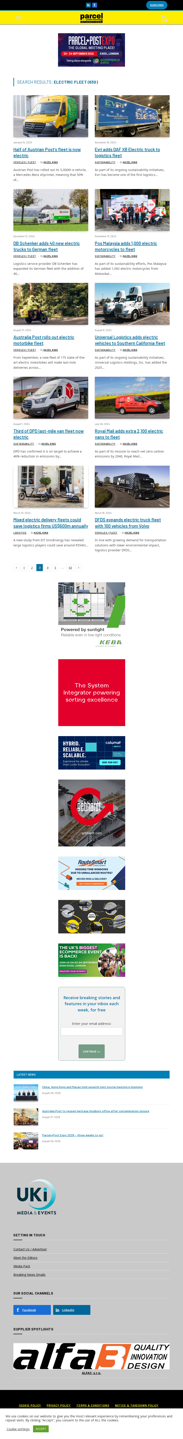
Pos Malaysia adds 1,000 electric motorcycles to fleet (126, 246)
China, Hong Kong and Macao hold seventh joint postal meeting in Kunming (92, 1087)
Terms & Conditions (92, 1405)
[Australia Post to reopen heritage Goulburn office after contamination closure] (26, 1116)
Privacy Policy (59, 1405)
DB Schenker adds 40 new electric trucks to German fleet (46, 246)
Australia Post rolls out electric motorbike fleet (43, 340)
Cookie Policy (30, 1405)
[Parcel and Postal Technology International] (91, 18)
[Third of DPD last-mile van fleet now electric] (50, 398)
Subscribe (157, 5)
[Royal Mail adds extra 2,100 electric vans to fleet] (132, 398)
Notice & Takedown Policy (137, 1405)
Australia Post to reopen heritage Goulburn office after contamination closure (95, 1111)
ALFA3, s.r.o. (91, 1373)
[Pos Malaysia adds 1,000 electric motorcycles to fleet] (132, 210)
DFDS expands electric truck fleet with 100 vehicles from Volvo (128, 522)
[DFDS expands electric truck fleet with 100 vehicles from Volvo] (132, 487)
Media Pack (21, 1266)
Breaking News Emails (29, 1274)
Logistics (20, 532)
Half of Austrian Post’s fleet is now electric (47, 152)
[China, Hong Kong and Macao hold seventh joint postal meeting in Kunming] (26, 1092)
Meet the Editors (25, 1258)
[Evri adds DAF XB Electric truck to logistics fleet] (132, 116)
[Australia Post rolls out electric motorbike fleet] (50, 304)
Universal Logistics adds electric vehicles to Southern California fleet (130, 340)
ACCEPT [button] (41, 1429)
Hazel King (51, 162)
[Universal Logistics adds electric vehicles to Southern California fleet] (132, 304)
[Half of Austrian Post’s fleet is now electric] (50, 116)
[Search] (163, 18)
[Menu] (18, 18)
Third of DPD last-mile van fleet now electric (48, 434)
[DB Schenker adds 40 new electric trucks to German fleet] (50, 210)
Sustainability (105, 162)
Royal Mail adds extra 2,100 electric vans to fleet (129, 434)
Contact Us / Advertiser (30, 1249)
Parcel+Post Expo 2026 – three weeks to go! (73, 1135)
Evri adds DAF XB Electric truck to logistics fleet (127, 152)
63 (70, 568)
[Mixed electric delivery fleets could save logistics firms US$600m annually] (50, 487)
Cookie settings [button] (18, 1429)
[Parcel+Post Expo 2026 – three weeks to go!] (26, 1140)
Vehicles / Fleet (24, 162)
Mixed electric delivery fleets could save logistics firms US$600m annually (50, 522)
